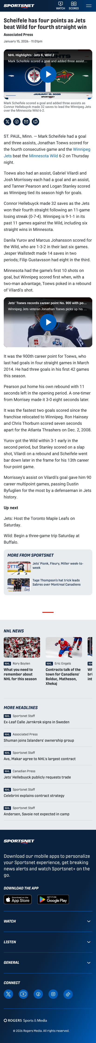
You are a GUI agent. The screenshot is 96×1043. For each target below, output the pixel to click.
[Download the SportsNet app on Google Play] (53, 899)
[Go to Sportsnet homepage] (19, 6)
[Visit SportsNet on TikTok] (68, 994)
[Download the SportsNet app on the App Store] (18, 899)
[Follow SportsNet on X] (8, 994)
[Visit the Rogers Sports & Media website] (25, 1020)
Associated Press (18, 34)
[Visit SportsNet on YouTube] (23, 994)
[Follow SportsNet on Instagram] (53, 994)
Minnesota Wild (43, 155)
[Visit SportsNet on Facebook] (38, 994)
